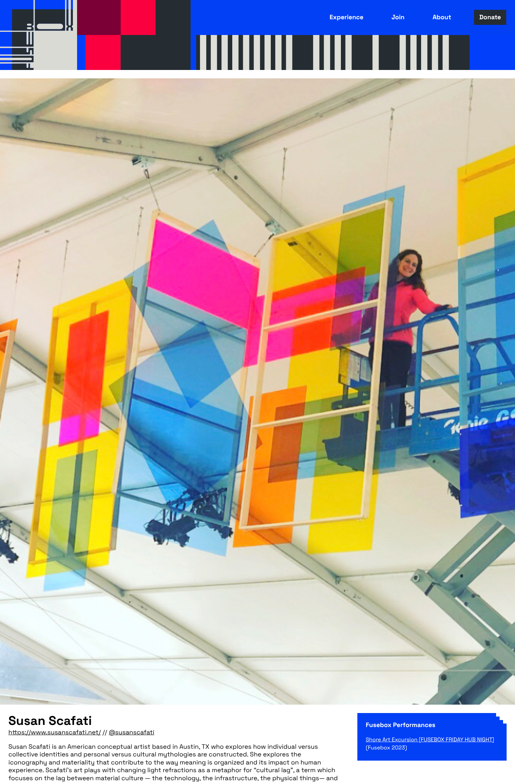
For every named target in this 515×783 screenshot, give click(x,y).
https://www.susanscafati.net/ (54, 732)
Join (397, 17)
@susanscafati (131, 732)
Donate (490, 17)
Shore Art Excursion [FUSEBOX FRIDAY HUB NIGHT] (430, 739)
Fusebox (38, 35)
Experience (347, 17)
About (442, 17)
